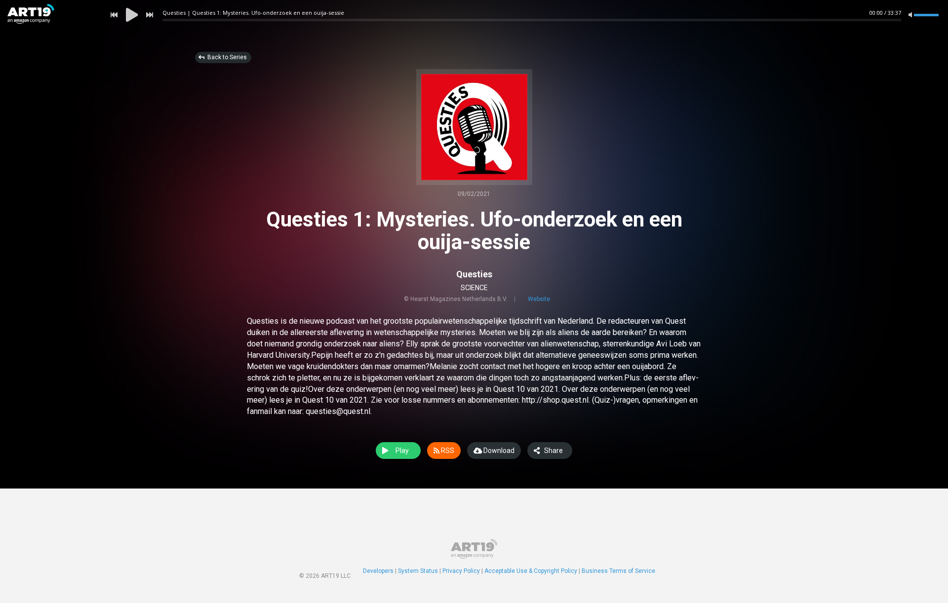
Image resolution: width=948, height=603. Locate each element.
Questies (474, 274)
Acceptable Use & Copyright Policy (530, 570)
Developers (378, 570)
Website (539, 299)
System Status (418, 570)
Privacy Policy (461, 570)
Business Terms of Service (618, 570)
